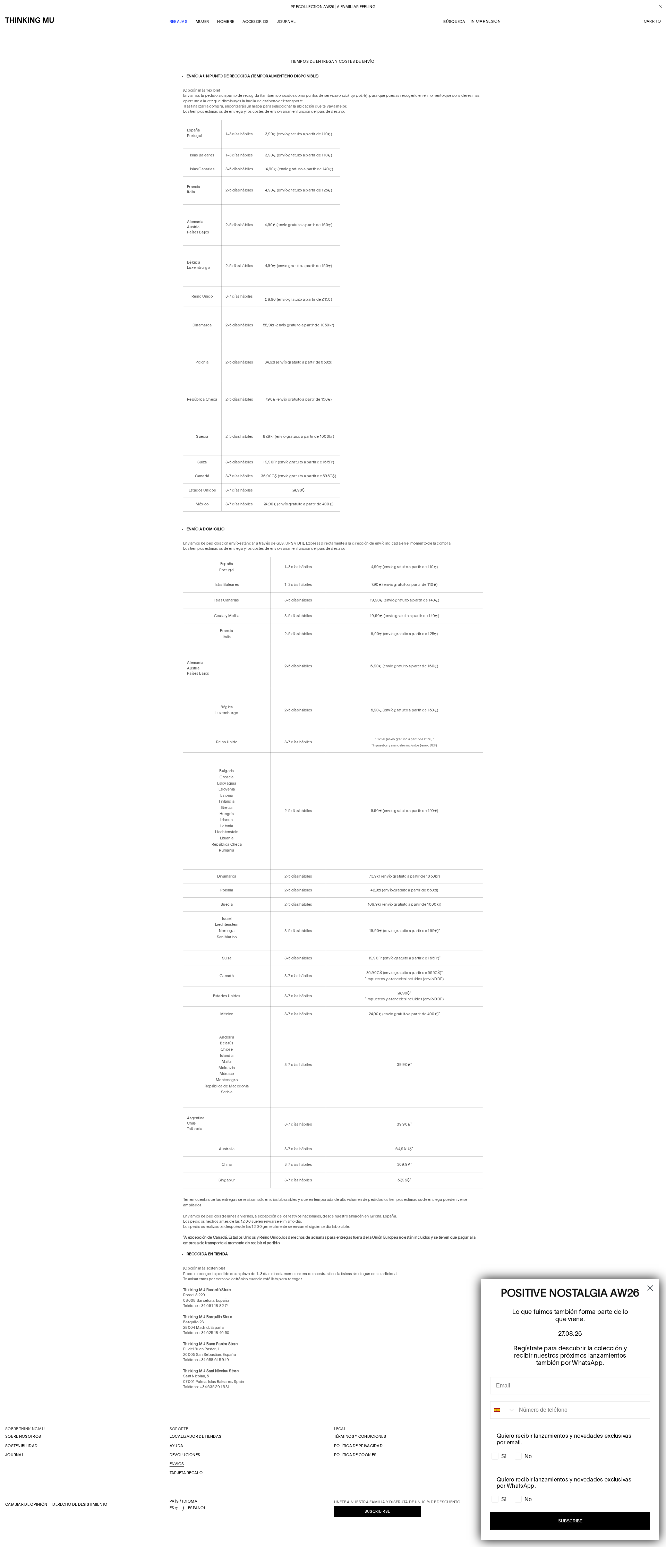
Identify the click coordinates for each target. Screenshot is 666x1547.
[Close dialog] (650, 1288)
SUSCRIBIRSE (377, 1511)
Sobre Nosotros (23, 1436)
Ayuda (176, 1446)
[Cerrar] (658, 6)
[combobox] (502, 1410)
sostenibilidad (21, 1446)
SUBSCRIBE (570, 1521)
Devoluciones (185, 1455)
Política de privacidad (358, 1446)
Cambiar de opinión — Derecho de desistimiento (56, 1504)
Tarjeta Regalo (186, 1473)
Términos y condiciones (360, 1436)
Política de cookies (355, 1455)
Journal (14, 1455)
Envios (177, 1464)
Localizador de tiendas (196, 1436)
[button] (652, 21)
